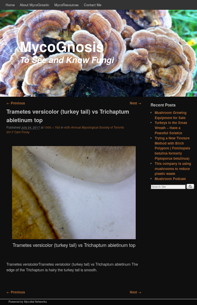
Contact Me (92, 4)
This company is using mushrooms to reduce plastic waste (173, 168)
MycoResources (66, 4)
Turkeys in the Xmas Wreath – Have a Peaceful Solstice (171, 127)
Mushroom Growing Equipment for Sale (170, 115)
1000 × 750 (52, 127)
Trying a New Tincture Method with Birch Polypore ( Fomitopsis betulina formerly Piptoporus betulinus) (172, 148)
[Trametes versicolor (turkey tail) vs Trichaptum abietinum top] (74, 192)
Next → (135, 103)
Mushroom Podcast (170, 178)
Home (10, 4)
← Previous (15, 103)
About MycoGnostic (34, 4)
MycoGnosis (62, 46)
